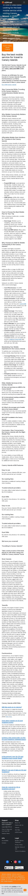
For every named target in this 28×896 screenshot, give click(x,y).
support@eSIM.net (7, 827)
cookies (14, 886)
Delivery (17, 827)
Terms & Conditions (20, 851)
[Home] (7, 2)
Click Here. (9, 716)
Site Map (17, 830)
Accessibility (5, 840)
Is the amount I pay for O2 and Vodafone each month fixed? (12, 757)
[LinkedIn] (19, 861)
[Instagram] (15, 861)
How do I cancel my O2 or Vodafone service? (11, 788)
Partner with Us (19, 825)
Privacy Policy (19, 844)
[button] (14, 707)
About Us (17, 822)
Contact (4, 843)
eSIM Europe (18, 832)
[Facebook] (7, 861)
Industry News (6, 833)
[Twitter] (11, 861)
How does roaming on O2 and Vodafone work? (12, 721)
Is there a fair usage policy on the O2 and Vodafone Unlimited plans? (14, 738)
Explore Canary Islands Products (7, 47)
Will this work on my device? (12, 707)
